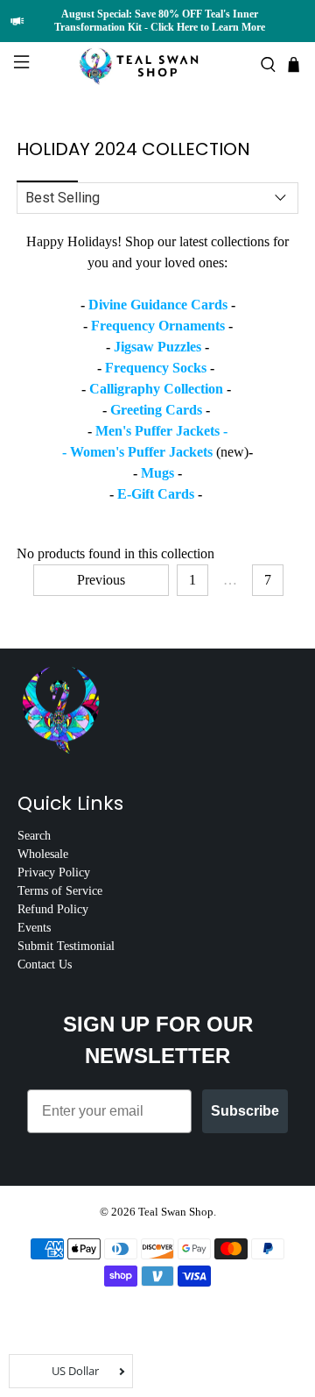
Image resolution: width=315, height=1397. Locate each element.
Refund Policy (53, 909)
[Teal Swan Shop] (157, 64)
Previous (101, 579)
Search (34, 835)
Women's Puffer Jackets (143, 451)
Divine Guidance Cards (158, 304)
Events (34, 927)
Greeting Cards (156, 409)
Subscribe (245, 1110)
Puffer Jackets (177, 430)
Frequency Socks (155, 367)
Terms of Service (60, 890)
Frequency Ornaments (158, 325)
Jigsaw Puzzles (157, 346)
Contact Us (45, 964)
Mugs (157, 472)
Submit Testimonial (66, 946)
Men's (115, 430)
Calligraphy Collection (156, 388)
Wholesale (43, 854)
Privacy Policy (54, 872)
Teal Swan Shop (176, 1211)
